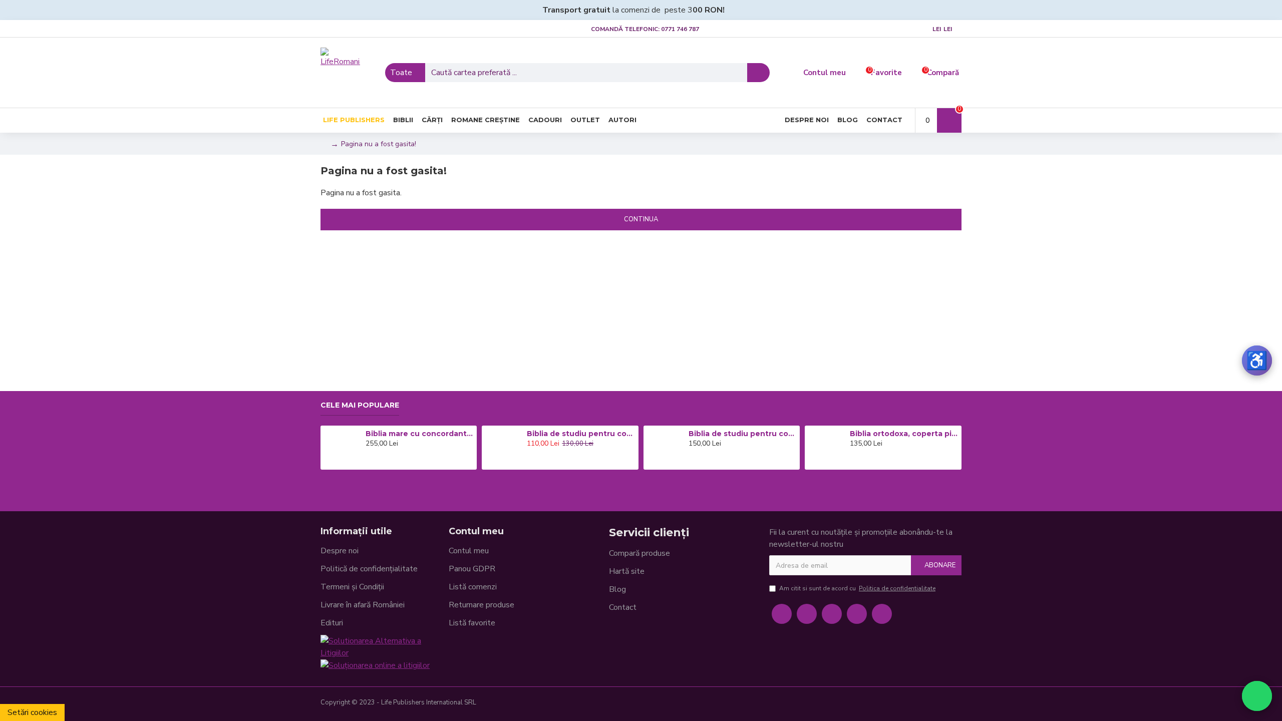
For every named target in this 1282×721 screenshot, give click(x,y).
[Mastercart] (905, 704)
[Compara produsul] (397, 461)
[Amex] (937, 704)
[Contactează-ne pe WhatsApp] (1257, 696)
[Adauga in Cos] (368, 461)
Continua (641, 219)
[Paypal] (921, 704)
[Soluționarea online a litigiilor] (375, 665)
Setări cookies (32, 712)
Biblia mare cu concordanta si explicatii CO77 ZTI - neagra (420, 433)
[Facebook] (782, 614)
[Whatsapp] (882, 614)
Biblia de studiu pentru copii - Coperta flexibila (743, 433)
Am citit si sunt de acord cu (857, 588)
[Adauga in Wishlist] (383, 461)
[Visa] (889, 704)
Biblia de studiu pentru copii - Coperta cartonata (581, 433)
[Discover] (953, 704)
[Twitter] (807, 614)
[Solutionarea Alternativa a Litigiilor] (384, 647)
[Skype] (857, 614)
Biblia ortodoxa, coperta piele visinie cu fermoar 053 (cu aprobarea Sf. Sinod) (904, 433)
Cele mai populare (359, 405)
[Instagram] (832, 614)
